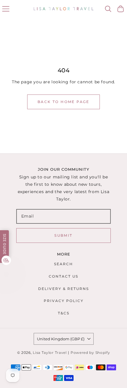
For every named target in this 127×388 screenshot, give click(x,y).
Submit (63, 235)
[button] (6, 8)
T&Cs (63, 313)
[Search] (108, 9)
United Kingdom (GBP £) (60, 338)
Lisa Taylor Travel (50, 353)
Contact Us (63, 276)
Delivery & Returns (63, 288)
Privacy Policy (64, 301)
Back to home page (63, 102)
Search (63, 264)
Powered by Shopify (90, 353)
